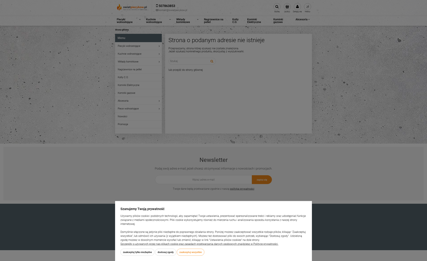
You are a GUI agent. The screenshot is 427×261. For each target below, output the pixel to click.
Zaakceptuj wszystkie (190, 252)
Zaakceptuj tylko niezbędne (137, 252)
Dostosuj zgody (166, 252)
